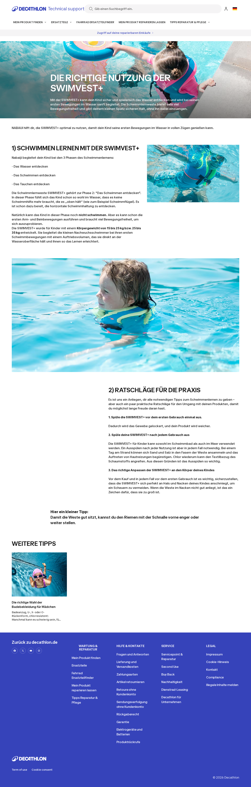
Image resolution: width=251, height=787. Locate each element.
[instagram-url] (39, 651)
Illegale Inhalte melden (222, 685)
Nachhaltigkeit (171, 682)
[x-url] (23, 651)
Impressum (214, 654)
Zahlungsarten (127, 674)
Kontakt (212, 669)
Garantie (122, 722)
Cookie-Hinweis (217, 662)
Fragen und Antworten (132, 654)
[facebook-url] (15, 651)
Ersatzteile (79, 665)
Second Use (170, 667)
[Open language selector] (234, 8)
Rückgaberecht (127, 714)
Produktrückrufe (128, 742)
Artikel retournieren (130, 682)
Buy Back (168, 674)
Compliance (215, 677)
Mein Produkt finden (86, 658)
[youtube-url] (31, 651)
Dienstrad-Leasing (174, 689)
